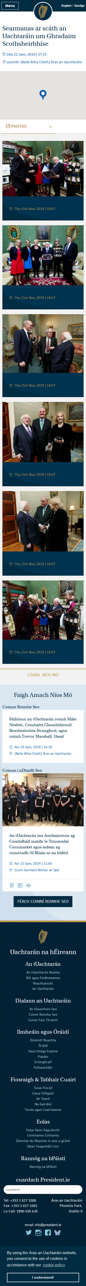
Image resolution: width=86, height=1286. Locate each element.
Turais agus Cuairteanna (43, 1109)
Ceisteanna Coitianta (43, 1135)
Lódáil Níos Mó (43, 675)
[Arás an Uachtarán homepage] (43, 936)
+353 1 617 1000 (23, 1200)
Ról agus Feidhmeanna (43, 978)
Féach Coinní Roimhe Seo (43, 901)
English (66, 5)
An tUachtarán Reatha (43, 972)
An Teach (43, 1098)
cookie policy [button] (54, 1265)
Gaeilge (79, 5)
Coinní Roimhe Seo (43, 1014)
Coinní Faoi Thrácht (43, 1020)
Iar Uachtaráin (43, 988)
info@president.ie (48, 1224)
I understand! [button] (43, 1277)
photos (18, 126)
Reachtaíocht (43, 983)
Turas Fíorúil (43, 1088)
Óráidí (43, 1045)
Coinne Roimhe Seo (20, 706)
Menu (10, 5)
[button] (43, 95)
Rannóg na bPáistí (43, 1166)
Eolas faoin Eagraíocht (43, 1130)
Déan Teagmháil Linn (43, 1146)
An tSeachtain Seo (43, 1009)
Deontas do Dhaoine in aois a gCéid (43, 1141)
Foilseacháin (43, 1067)
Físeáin (43, 1056)
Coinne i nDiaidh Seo (22, 770)
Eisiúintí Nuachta (43, 1040)
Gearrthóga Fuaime (43, 1051)
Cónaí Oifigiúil (43, 1093)
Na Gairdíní (43, 1104)
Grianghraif (43, 1062)
